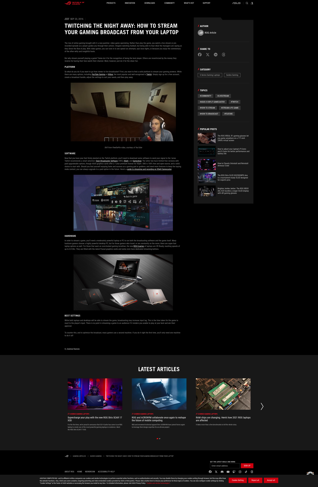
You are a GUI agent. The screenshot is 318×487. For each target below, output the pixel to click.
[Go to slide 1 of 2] (157, 438)
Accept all (271, 480)
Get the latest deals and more (222, 462)
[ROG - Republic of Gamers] (74, 3)
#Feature (228, 114)
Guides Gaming (232, 75)
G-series (140, 246)
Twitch (149, 74)
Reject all (255, 480)
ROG (135, 246)
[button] (247, 465)
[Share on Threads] (224, 55)
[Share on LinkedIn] (216, 55)
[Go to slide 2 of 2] (159, 438)
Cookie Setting (238, 480)
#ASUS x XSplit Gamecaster (212, 102)
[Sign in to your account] (251, 3)
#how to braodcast (209, 114)
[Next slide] (262, 407)
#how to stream (207, 108)
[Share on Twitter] (208, 55)
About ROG (69, 471)
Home (79, 471)
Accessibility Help (106, 471)
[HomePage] (67, 456)
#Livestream (223, 96)
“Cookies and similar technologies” (158, 483)
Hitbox (110, 74)
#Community (205, 96)
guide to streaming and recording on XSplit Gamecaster (149, 169)
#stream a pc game (229, 108)
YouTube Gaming (98, 74)
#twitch (234, 102)
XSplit (126, 161)
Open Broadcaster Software (107, 161)
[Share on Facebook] (200, 55)
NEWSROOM (90, 471)
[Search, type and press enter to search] (246, 3)
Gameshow (137, 161)
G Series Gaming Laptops (210, 75)
